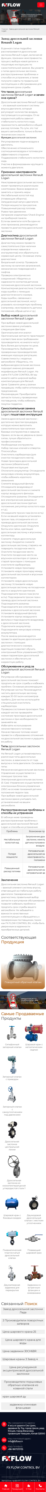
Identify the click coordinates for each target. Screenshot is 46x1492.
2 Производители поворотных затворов (23, 1322)
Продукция (17, 1487)
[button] (39, 967)
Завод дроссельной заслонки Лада (23, 1311)
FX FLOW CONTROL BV (21, 374)
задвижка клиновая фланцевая (23, 1406)
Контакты (40, 1487)
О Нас (29, 1487)
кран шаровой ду (14, 1396)
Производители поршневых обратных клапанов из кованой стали (23, 1385)
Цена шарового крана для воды (23, 1341)
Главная (5, 29)
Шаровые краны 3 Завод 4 (20, 1359)
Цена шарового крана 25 (19, 1331)
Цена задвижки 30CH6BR (19, 1351)
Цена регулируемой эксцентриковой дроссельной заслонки (23, 1370)
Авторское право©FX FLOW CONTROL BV (21, 1481)
